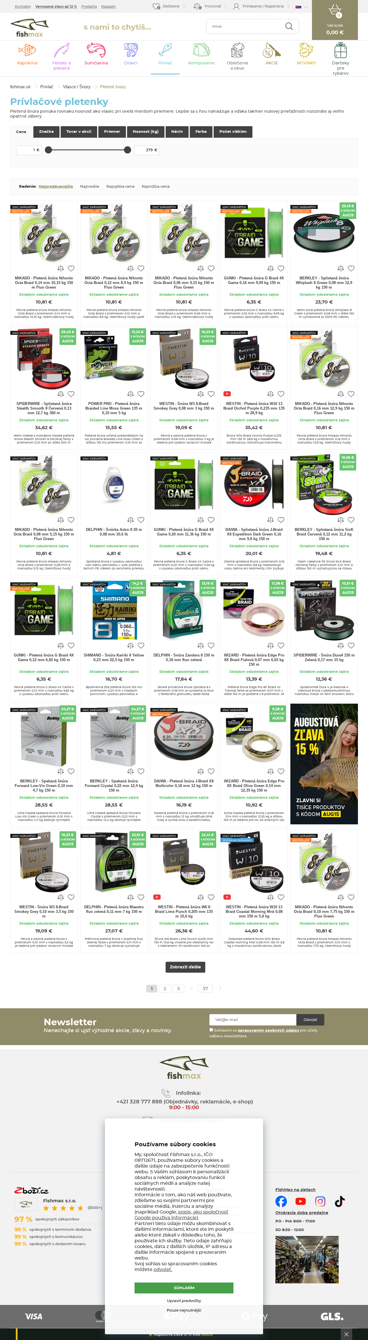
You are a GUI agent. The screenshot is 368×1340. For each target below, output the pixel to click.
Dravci (130, 63)
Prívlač (165, 63)
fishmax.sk (29, 28)
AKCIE (272, 63)
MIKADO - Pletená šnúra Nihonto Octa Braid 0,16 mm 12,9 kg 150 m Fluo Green (324, 408)
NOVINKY (306, 63)
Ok (346, 1334)
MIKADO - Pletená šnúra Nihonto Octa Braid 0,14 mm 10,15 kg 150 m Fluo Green (44, 282)
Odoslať (310, 1020)
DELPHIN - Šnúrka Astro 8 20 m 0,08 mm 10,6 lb (114, 531)
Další (220, 988)
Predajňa (89, 6)
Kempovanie (201, 63)
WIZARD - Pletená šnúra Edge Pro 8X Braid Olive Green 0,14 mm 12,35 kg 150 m (254, 785)
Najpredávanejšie (56, 187)
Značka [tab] (46, 132)
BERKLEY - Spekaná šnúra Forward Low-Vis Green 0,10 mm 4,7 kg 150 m (44, 785)
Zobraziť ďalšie (185, 967)
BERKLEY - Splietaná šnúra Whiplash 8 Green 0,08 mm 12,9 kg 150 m (324, 282)
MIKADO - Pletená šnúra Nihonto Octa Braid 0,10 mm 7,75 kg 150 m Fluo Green (324, 911)
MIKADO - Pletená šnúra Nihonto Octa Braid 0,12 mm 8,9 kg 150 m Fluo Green (114, 282)
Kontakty (23, 6)
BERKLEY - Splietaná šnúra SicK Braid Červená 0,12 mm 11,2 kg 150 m (324, 534)
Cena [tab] (21, 132)
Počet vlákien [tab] (233, 132)
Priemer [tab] (112, 132)
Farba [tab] (201, 132)
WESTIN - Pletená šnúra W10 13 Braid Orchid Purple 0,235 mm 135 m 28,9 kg (254, 408)
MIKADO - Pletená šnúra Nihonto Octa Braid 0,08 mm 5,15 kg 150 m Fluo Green (44, 534)
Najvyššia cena (120, 187)
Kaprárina (27, 63)
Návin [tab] (177, 132)
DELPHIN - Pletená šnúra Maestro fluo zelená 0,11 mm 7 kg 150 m (114, 909)
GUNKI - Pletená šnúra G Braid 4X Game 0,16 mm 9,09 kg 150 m (254, 280)
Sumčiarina (96, 63)
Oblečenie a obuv (237, 65)
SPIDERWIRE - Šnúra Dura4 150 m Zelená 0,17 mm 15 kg (324, 657)
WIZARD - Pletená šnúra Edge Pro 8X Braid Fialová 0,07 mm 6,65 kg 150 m (254, 660)
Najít (289, 26)
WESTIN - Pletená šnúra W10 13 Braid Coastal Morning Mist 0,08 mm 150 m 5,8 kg (254, 911)
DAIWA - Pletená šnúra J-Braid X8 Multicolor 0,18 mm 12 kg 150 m (184, 783)
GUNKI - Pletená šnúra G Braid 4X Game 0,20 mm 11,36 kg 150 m (184, 531)
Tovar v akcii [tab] (78, 132)
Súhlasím (184, 1288)
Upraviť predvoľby (184, 1301)
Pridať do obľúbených (71, 268)
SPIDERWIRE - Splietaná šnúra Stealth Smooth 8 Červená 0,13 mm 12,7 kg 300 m (44, 408)
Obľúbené (170, 6)
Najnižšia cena (156, 187)
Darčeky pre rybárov (340, 68)
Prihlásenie (252, 6)
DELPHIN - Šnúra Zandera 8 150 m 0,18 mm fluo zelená (184, 657)
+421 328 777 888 (139, 1102)
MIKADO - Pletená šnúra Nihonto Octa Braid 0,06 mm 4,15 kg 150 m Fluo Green (184, 282)
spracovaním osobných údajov (268, 1030)
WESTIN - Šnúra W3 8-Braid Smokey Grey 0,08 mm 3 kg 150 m (184, 406)
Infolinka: (188, 1093)
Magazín (108, 6)
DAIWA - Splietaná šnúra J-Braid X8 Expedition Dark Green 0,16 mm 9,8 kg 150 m (254, 534)
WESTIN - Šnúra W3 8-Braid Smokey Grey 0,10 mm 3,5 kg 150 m (44, 911)
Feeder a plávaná (61, 65)
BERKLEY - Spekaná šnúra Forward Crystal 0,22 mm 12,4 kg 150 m (114, 785)
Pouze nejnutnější (184, 1310)
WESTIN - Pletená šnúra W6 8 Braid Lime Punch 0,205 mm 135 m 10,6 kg (184, 911)
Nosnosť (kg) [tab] (146, 132)
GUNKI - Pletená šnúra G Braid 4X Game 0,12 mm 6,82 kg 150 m (44, 657)
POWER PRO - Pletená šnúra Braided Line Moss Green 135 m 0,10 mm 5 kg (113, 408)
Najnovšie (89, 187)
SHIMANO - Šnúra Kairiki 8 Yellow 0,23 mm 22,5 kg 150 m (114, 657)
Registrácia (274, 6)
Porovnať (210, 7)
